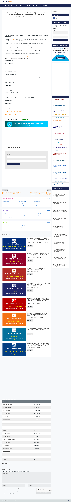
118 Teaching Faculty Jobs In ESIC (59, 99)
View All (48, 198)
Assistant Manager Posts (60, 254)
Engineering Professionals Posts (59, 246)
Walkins (21, 5)
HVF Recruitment (6, 416)
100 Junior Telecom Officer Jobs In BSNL (60, 105)
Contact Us (25, 500)
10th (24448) (5, 213)
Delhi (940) (36, 225)
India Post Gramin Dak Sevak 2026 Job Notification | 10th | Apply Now (36, 269)
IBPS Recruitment (6, 410)
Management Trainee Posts (60, 236)
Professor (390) (6, 205)
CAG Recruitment (6, 413)
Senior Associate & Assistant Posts (60, 214)
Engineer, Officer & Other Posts (60, 191)
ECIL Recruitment (9, 9)
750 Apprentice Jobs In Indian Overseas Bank (60, 184)
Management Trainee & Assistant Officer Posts (60, 207)
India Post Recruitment (7, 404)
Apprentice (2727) (22, 201)
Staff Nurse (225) (22, 205)
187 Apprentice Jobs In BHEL (58, 139)
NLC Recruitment (6, 422)
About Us (29, 500)
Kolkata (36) (36, 229)
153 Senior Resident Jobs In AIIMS (59, 133)
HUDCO (38, 257)
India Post (38, 271)
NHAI (37, 347)
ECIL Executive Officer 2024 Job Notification (13, 111)
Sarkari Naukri (44, 5)
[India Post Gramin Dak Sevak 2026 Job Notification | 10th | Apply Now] (14, 274)
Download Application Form (10, 114)
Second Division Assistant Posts (59, 196)
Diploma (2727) (22, 215)
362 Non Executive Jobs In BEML (58, 108)
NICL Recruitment (6, 433)
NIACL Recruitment (6, 454)
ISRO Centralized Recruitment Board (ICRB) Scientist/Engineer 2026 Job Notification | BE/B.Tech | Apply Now (37, 314)
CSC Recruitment (6, 456)
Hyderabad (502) (6, 227)
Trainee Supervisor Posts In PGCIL (16, 119)
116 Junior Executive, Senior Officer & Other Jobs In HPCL (59, 127)
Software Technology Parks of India (42, 242)
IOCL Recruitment (6, 436)
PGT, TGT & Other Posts (59, 258)
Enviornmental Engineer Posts (60, 199)
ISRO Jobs (38, 317)
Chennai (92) (5, 229)
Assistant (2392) (37, 201)
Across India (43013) (7, 225)
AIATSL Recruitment (7, 427)
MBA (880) (36, 217)
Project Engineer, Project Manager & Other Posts (59, 250)
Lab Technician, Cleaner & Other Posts (59, 230)
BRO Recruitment (6, 442)
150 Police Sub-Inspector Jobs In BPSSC (60, 178)
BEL (37, 331)
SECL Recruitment (6, 430)
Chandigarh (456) (22, 227)
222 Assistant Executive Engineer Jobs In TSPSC (60, 157)
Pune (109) (36, 227)
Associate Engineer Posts (58, 243)
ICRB (40, 317)
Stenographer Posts (60, 219)
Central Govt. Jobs (25, 16)
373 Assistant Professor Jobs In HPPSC (60, 176)
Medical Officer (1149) (7, 203)
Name (8, 154)
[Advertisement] (26, 26)
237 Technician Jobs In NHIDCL (58, 142)
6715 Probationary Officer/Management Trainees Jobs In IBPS (60, 123)
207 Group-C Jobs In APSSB (58, 162)
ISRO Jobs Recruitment (7, 448)
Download (7, 90)
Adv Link (14, 88)
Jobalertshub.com (14, 500)
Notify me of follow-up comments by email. (12, 491)
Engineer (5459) (6, 201)
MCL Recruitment (6, 451)
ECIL (30, 16)
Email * (54, 34)
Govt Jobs (10, 5)
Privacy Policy (20, 500)
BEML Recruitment (6, 419)
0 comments (34, 16)
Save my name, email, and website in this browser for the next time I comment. (17, 489)
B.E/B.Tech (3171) (37, 213)
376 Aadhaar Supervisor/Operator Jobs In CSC (60, 130)
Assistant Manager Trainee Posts (59, 266)
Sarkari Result (36, 5)
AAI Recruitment (6, 445)
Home (3, 9)
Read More (29, 245)
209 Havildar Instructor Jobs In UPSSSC (60, 147)
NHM (37, 303)
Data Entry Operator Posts (60, 211)
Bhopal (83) (21, 229)
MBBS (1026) (21, 217)
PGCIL (37, 287)
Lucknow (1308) (22, 225)
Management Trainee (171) (39, 205)
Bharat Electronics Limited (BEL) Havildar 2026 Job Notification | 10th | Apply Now (38, 329)
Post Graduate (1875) (7, 217)
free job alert (12, 39)
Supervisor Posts (59, 203)
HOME (5, 5)
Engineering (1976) (37, 215)
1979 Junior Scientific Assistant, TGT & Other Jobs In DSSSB (59, 154)
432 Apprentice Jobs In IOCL (58, 120)
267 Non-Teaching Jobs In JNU (58, 117)
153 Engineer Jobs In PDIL (57, 144)
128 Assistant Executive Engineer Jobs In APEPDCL (60, 169)
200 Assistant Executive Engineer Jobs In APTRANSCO (60, 166)
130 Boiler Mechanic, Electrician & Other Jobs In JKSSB (60, 150)
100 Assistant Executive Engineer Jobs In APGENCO (60, 173)
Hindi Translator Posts (58, 227)
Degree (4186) (21, 213)
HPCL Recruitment (6, 459)
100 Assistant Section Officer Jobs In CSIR (59, 111)
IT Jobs (16, 5)
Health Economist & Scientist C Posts (60, 222)
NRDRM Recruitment (7, 407)
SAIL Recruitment (6, 425)
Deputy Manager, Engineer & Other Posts (60, 239)
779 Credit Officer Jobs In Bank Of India (60, 181)
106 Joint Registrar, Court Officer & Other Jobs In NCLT (59, 102)
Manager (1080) (22, 203)
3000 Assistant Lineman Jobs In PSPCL (60, 160)
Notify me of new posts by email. (10, 493)
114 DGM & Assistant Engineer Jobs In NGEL (59, 136)
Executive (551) (37, 203)
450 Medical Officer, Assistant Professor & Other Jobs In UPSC (60, 115)
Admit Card (28, 5)
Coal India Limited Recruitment (9, 439)
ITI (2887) (5, 215)
